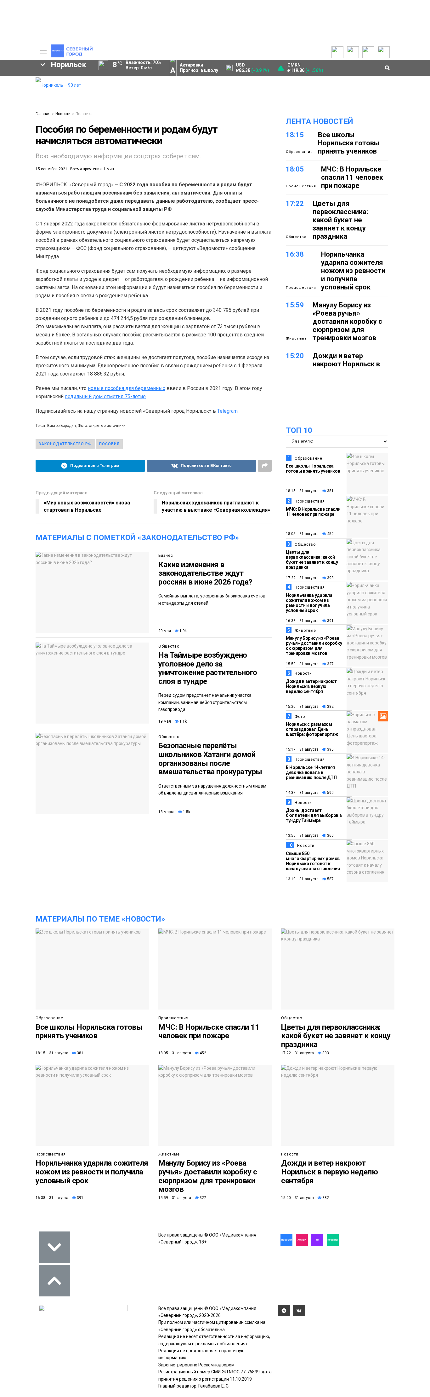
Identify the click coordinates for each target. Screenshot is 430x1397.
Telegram (227, 411)
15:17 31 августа (302, 749)
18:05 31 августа (302, 534)
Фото (300, 716)
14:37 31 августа (302, 792)
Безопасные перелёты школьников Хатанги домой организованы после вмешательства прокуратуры (210, 758)
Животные (296, 338)
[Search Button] (25, 244)
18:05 (295, 169)
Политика (84, 114)
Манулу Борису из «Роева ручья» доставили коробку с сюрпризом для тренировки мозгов (347, 321)
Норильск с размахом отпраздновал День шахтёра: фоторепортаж (312, 729)
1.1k (182, 721)
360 (330, 835)
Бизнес (165, 555)
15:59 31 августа (302, 664)
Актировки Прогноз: (199, 67)
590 (330, 792)
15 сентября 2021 (51, 169)
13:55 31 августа (302, 835)
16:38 (295, 254)
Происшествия (301, 186)
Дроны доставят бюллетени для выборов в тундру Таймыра (314, 815)
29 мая (164, 631)
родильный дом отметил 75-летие (105, 396)
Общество (168, 646)
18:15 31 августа (302, 491)
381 (330, 491)
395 (330, 749)
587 (330, 879)
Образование (299, 152)
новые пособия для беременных (126, 388)
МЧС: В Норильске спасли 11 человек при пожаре (352, 177)
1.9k (182, 631)
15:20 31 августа (302, 706)
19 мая (164, 721)
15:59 (295, 305)
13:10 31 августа (302, 879)
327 (330, 664)
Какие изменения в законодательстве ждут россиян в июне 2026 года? (205, 573)
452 (330, 534)
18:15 (295, 135)
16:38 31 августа (302, 621)
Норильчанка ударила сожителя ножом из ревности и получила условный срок (353, 270)
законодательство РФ (65, 444)
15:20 (295, 356)
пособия (109, 444)
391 (330, 621)
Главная (43, 114)
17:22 (295, 203)
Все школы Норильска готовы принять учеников (349, 143)
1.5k (186, 812)
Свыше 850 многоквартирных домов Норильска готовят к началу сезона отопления (313, 861)
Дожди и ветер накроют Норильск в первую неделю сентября (346, 368)
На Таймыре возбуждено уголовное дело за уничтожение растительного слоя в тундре (207, 668)
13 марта (166, 812)
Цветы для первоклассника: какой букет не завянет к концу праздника (340, 220)
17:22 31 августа (302, 578)
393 (330, 578)
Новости (63, 114)
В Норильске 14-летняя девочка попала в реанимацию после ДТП (311, 772)
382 (330, 706)
